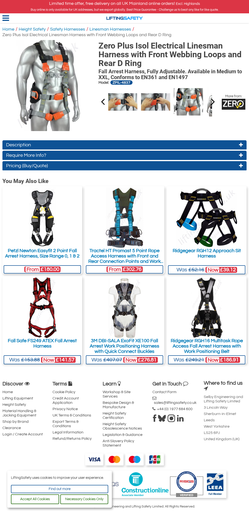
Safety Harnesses (67, 29)
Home (8, 29)
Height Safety (32, 29)
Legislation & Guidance (122, 435)
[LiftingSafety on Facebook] (154, 419)
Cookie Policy (64, 392)
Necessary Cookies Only (84, 499)
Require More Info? (26, 155)
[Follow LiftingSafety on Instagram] (171, 419)
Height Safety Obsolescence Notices (122, 426)
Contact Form (164, 392)
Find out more (60, 489)
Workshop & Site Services (117, 394)
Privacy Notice (65, 409)
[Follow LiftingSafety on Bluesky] (162, 419)
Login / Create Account (22, 434)
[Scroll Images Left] (213, 101)
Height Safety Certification (114, 415)
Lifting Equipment (17, 398)
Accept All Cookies (35, 499)
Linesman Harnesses (110, 29)
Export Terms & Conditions (66, 424)
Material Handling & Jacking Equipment (19, 413)
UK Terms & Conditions (72, 415)
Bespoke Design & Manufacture (118, 405)
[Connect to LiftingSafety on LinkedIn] (180, 419)
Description (18, 144)
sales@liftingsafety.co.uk (174, 403)
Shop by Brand (15, 422)
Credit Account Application (66, 400)
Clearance (11, 428)
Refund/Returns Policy (72, 438)
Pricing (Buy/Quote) (27, 165)
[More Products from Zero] (233, 104)
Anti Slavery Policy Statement (118, 443)
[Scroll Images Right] (102, 101)
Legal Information (68, 432)
